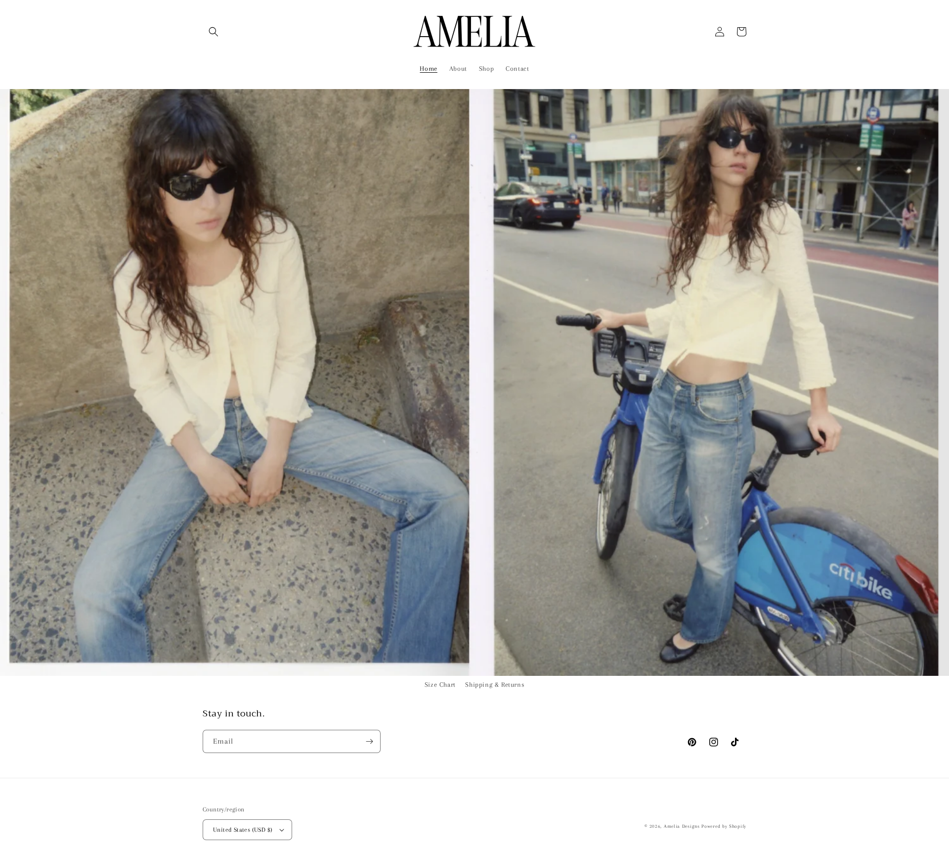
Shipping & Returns (494, 684)
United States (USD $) (242, 829)
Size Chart (440, 684)
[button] (213, 32)
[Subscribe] (369, 741)
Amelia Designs (682, 826)
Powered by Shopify (723, 826)
